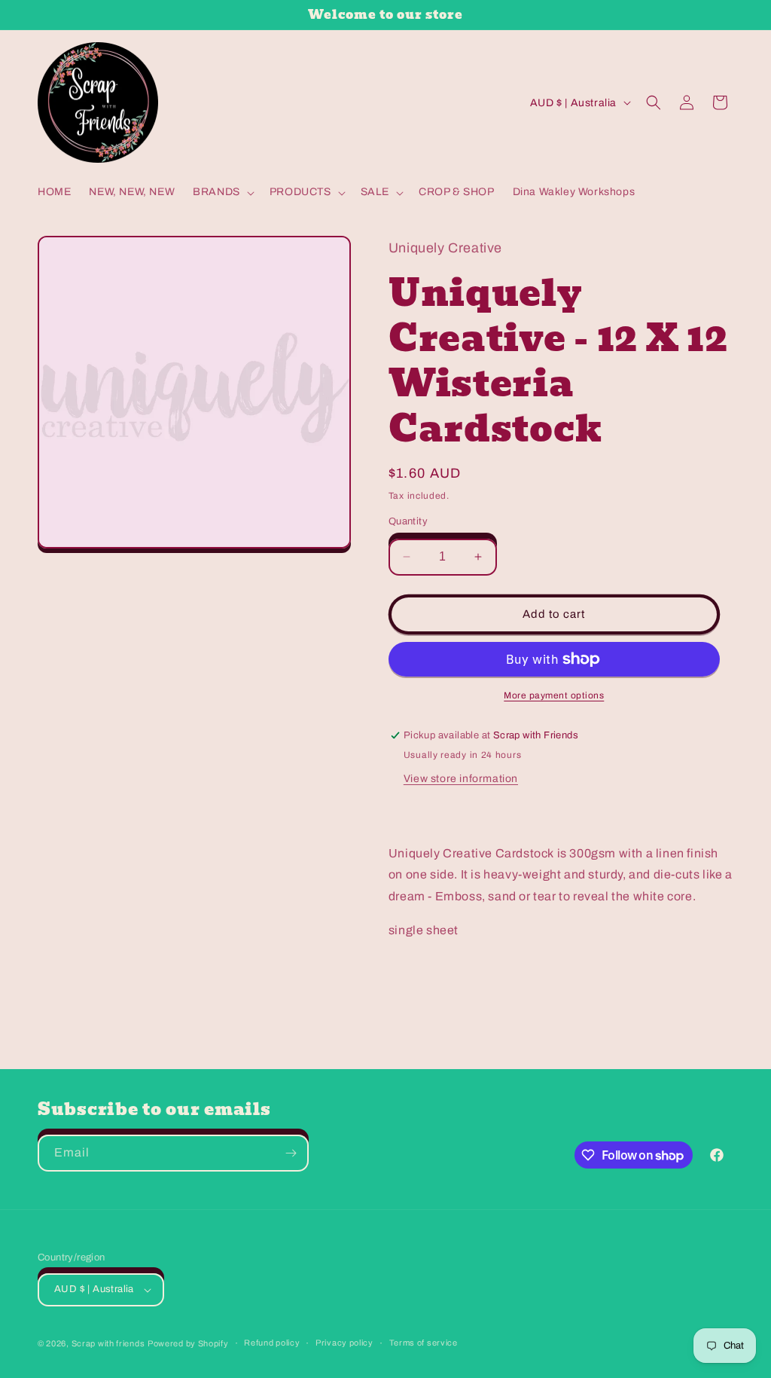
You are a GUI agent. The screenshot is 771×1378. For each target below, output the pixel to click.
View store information (461, 778)
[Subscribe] (290, 1153)
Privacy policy (344, 1342)
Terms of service (423, 1342)
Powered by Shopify (188, 1343)
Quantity (408, 521)
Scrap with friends (108, 1343)
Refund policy (272, 1342)
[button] (222, 192)
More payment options (554, 695)
